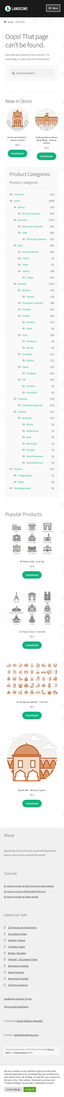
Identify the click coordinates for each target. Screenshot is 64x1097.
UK (24, 379)
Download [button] (17, 153)
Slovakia (27, 354)
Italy (25, 335)
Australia (32, 443)
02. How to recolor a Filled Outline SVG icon (25, 891)
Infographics (25, 475)
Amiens (31, 322)
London (31, 386)
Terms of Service (21, 1052)
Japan (25, 271)
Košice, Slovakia (17, 953)
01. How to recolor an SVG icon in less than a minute (29, 886)
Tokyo (30, 277)
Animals (27, 418)
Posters (18, 469)
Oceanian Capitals (32, 405)
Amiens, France (16, 940)
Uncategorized (22, 488)
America (22, 220)
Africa (21, 207)
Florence (31, 341)
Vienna (30, 296)
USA (24, 232)
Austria (26, 290)
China (25, 258)
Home (10, 21)
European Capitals (32, 303)
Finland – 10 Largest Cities (22, 959)
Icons (17, 200)
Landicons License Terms (18, 998)
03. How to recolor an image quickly (21, 896)
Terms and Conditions (16, 1006)
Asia (20, 245)
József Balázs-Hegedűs (29, 1020)
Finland (26, 309)
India (25, 264)
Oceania (22, 398)
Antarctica (32, 430)
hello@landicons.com (26, 1035)
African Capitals (31, 213)
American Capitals (32, 226)
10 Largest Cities (17, 934)
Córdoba (31, 373)
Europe (22, 283)
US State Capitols (36, 239)
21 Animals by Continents (22, 927)
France (26, 315)
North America (35, 456)
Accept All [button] (29, 1089)
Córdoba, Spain (16, 946)
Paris (29, 328)
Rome (30, 347)
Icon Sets (19, 194)
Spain (25, 366)
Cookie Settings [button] (13, 1089)
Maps (21, 481)
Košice (30, 360)
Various (22, 411)
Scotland (32, 392)
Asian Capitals (30, 251)
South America (35, 462)
